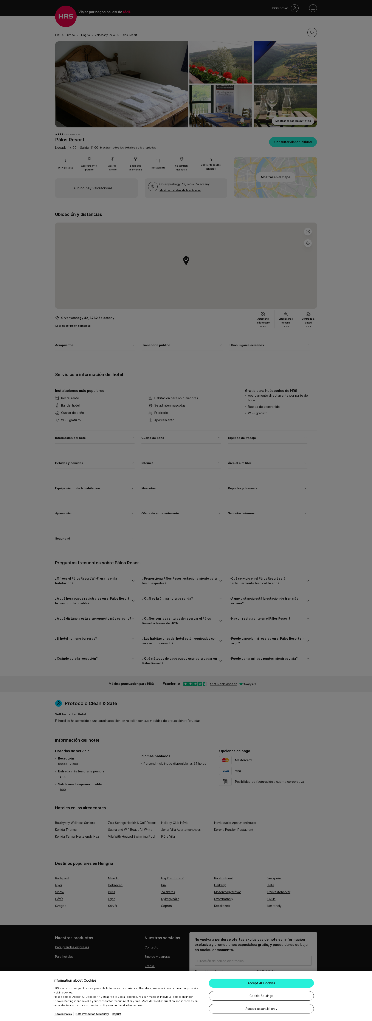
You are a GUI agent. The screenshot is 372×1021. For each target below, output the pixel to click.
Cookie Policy (63, 1014)
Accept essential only (261, 1008)
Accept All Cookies (261, 983)
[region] (186, 996)
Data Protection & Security (92, 1014)
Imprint (116, 1014)
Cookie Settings (261, 996)
